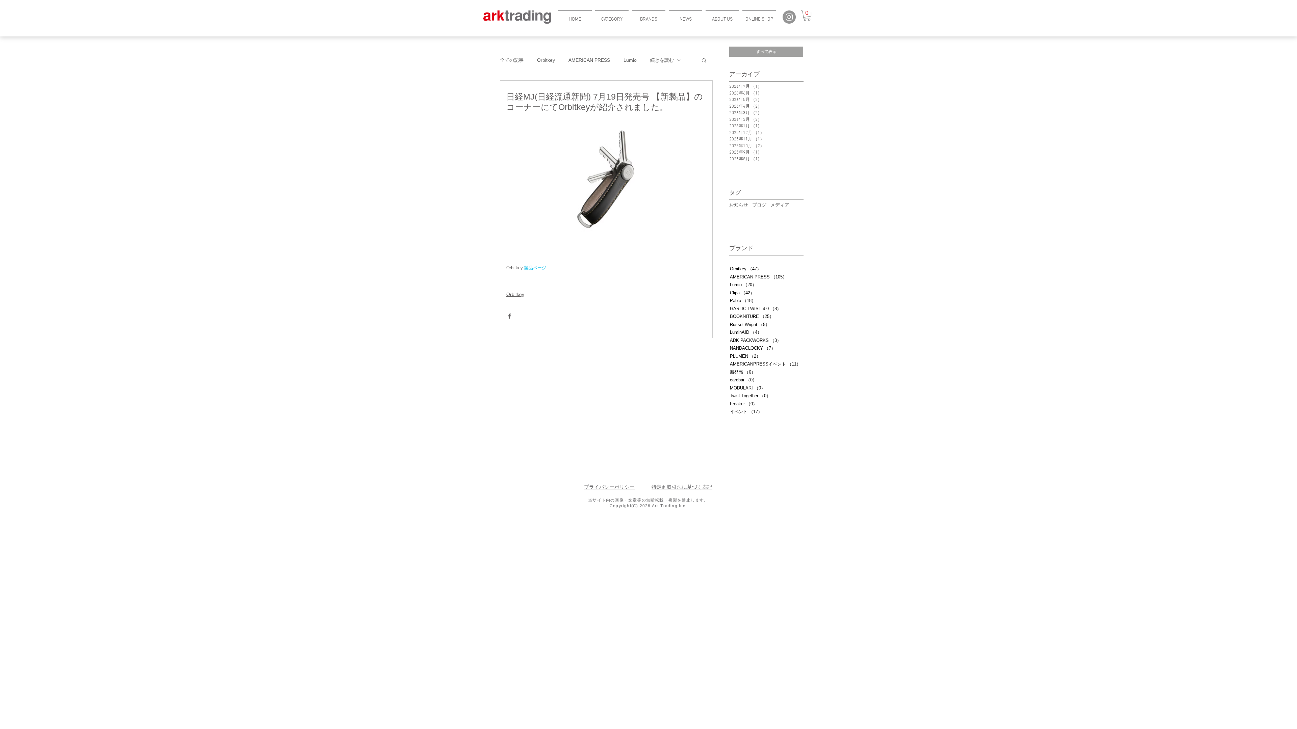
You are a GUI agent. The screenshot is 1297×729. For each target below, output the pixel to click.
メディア (779, 205)
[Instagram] (789, 17)
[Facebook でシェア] (509, 316)
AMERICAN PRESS (589, 60)
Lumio (630, 60)
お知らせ (738, 205)
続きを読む (662, 60)
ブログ (759, 205)
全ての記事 (512, 60)
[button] (611, 16)
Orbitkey (546, 60)
